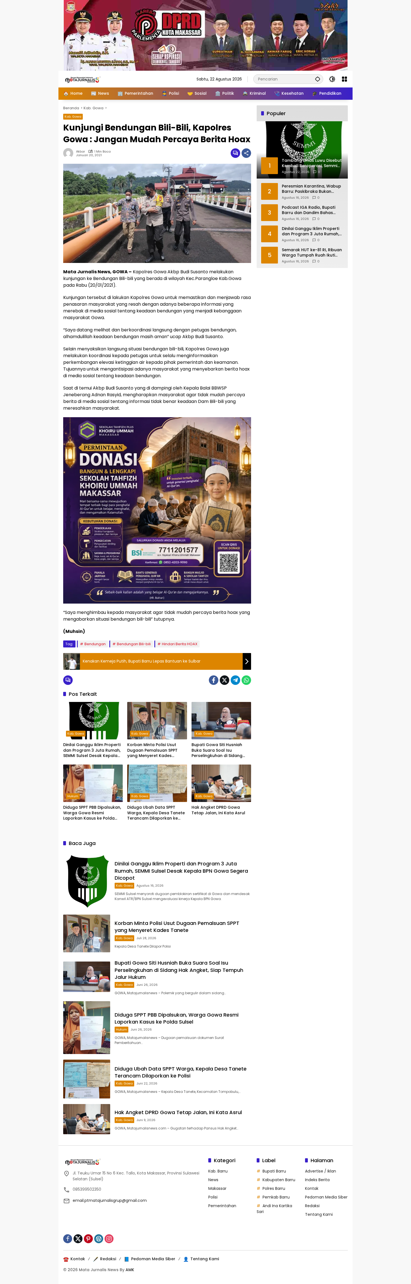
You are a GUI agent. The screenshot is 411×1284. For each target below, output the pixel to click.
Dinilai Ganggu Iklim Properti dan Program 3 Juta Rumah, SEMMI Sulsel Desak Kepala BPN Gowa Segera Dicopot (92, 750)
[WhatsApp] (246, 680)
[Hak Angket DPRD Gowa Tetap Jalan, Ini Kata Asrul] (221, 783)
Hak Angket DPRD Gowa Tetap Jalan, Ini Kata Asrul (218, 810)
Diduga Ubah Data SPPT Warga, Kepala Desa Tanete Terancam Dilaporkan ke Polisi (156, 813)
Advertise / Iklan (320, 1171)
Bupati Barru (274, 1171)
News (213, 1180)
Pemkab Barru (276, 1197)
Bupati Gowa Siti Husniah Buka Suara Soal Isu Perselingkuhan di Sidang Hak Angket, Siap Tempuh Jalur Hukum (218, 750)
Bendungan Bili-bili (134, 644)
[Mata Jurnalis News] (91, 79)
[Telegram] (235, 680)
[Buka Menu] (344, 79)
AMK (130, 1270)
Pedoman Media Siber (326, 1197)
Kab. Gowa (73, 116)
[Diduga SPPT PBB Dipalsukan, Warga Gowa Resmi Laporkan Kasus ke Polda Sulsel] (93, 783)
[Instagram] (109, 1238)
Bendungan (95, 644)
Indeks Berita (317, 1180)
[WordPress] (98, 1238)
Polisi (213, 1197)
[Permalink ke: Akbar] (69, 153)
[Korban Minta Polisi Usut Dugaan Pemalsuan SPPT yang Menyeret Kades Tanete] (157, 720)
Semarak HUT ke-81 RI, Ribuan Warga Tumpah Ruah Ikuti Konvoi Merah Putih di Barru (312, 252)
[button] (317, 79)
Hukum (72, 796)
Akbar (80, 151)
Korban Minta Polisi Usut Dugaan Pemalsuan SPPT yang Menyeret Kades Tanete (152, 750)
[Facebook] (213, 680)
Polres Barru (274, 1188)
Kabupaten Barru (279, 1180)
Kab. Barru (218, 1171)
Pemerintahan (222, 1206)
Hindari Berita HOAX (179, 644)
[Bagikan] (246, 153)
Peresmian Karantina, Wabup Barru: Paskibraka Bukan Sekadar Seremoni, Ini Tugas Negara (311, 188)
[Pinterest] (88, 1238)
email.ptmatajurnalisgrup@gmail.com (110, 1200)
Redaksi (312, 1206)
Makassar (217, 1188)
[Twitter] (224, 680)
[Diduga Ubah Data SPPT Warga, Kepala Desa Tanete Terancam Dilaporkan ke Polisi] (157, 783)
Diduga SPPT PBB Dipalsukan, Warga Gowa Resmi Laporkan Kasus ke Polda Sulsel (92, 813)
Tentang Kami (319, 1214)
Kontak (311, 1188)
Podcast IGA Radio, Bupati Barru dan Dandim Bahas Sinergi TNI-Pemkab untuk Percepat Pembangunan (308, 210)
